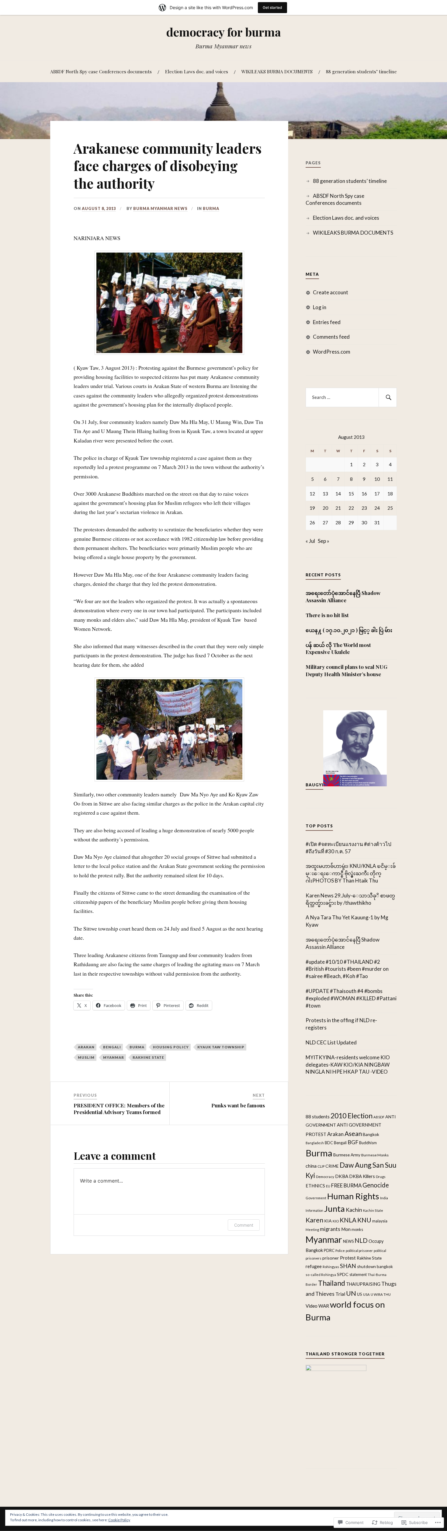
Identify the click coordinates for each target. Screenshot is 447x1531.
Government (316, 1198)
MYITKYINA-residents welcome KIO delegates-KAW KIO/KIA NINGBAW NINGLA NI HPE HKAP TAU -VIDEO (348, 1064)
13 (325, 493)
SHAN (348, 1265)
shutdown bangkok (375, 1266)
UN (351, 1293)
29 (351, 522)
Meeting (312, 1230)
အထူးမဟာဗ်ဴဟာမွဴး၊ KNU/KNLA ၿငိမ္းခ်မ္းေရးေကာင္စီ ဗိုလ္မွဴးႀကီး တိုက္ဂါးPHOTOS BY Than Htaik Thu (351, 873)
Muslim (86, 1057)
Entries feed (327, 322)
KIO (336, 1221)
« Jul (310, 541)
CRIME (332, 1166)
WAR (323, 1306)
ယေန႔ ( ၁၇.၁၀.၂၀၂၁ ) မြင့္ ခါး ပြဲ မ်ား (349, 630)
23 (364, 508)
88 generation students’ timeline (361, 71)
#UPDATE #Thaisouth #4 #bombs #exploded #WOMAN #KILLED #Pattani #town (351, 998)
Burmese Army (346, 1154)
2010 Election (351, 1115)
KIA (328, 1220)
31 (377, 522)
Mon (346, 1229)
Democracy (325, 1176)
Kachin (354, 1209)
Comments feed (331, 337)
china (311, 1166)
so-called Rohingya (321, 1275)
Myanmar (113, 1057)
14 (338, 493)
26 (312, 522)
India (384, 1198)
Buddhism (368, 1142)
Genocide (375, 1185)
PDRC (329, 1250)
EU (328, 1186)
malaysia (379, 1221)
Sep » (323, 541)
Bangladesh (315, 1143)
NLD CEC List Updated (331, 1042)
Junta (334, 1209)
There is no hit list (328, 615)
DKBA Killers (362, 1176)
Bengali (112, 1047)
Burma (211, 208)
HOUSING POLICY (171, 1047)
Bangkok (371, 1134)
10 (377, 479)
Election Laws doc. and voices (196, 71)
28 (338, 522)
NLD (361, 1240)
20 (325, 508)
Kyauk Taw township (220, 1047)
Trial (340, 1294)
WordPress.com (331, 351)
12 (312, 493)
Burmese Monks (375, 1155)
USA (366, 1294)
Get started (272, 7)
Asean (353, 1133)
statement (358, 1274)
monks (357, 1229)
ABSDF (378, 1117)
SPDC (342, 1274)
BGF (353, 1142)
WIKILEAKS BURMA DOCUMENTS (277, 71)
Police (340, 1251)
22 (351, 508)
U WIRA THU (381, 1294)
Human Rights (353, 1196)
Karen (314, 1220)
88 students (318, 1116)
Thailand (331, 1283)
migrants (330, 1229)
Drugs (381, 1176)
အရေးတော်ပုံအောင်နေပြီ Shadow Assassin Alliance (343, 596)
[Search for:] (351, 397)
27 (325, 522)
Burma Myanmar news (160, 208)
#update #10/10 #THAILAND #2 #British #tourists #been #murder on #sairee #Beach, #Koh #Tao (347, 969)
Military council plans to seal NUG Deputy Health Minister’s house (346, 670)
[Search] (388, 397)
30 (364, 522)
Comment (243, 1225)
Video (311, 1306)
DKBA (341, 1176)
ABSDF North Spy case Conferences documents (101, 71)
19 (312, 508)
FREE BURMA (346, 1185)
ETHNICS (315, 1185)
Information (314, 1210)
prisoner (330, 1257)
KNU (364, 1220)
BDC (329, 1142)
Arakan (86, 1047)
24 (377, 508)
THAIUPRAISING (363, 1284)
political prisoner (359, 1250)
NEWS (348, 1241)
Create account (330, 292)
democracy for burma (223, 32)
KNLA (348, 1220)
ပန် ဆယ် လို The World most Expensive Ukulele (338, 648)
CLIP (320, 1166)
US (359, 1294)
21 (338, 508)
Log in (319, 307)
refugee (314, 1266)
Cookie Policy (119, 1520)
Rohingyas (331, 1267)
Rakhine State (148, 1057)
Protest (348, 1257)
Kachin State (373, 1210)
